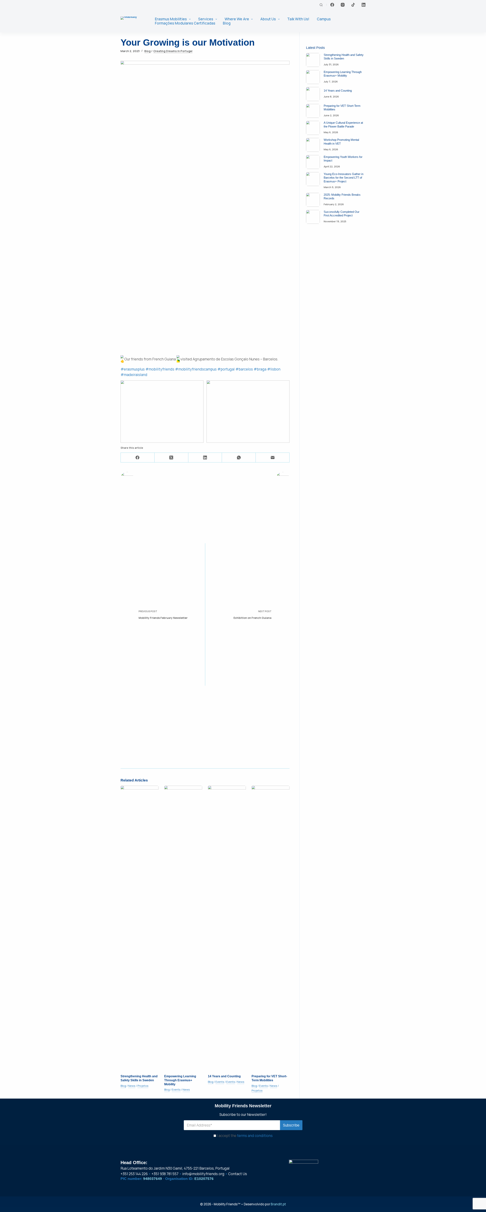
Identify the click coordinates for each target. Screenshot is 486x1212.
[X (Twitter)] (171, 457)
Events (176, 1089)
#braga (260, 369)
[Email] (273, 457)
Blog (147, 51)
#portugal (226, 369)
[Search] (321, 4)
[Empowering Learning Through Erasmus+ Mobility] (183, 928)
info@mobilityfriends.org (203, 1173)
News (131, 1086)
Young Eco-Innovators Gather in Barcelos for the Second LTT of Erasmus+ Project (343, 177)
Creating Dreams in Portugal (173, 51)
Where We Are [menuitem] (237, 19)
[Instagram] (343, 5)
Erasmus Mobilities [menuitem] (171, 19)
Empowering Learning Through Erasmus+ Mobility (180, 1080)
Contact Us (237, 1173)
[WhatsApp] (239, 457)
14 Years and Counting (224, 1076)
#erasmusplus (133, 369)
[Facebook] (332, 5)
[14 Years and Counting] (227, 928)
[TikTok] (353, 5)
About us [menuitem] (268, 19)
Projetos (142, 1086)
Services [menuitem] (205, 19)
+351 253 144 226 (134, 1173)
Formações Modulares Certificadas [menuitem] (185, 23)
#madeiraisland (134, 374)
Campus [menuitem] (324, 19)
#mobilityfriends (159, 369)
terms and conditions (255, 1135)
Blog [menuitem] (226, 23)
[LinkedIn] (363, 5)
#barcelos (244, 369)
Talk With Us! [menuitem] (298, 19)
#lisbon (273, 369)
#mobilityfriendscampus (196, 369)
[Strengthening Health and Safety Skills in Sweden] (140, 928)
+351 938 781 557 (164, 1173)
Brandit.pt (278, 1204)
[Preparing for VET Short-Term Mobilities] (271, 928)
